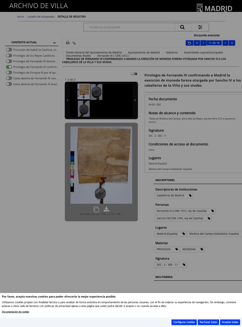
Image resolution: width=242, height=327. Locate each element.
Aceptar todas (230, 322)
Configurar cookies (184, 322)
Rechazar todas (208, 322)
